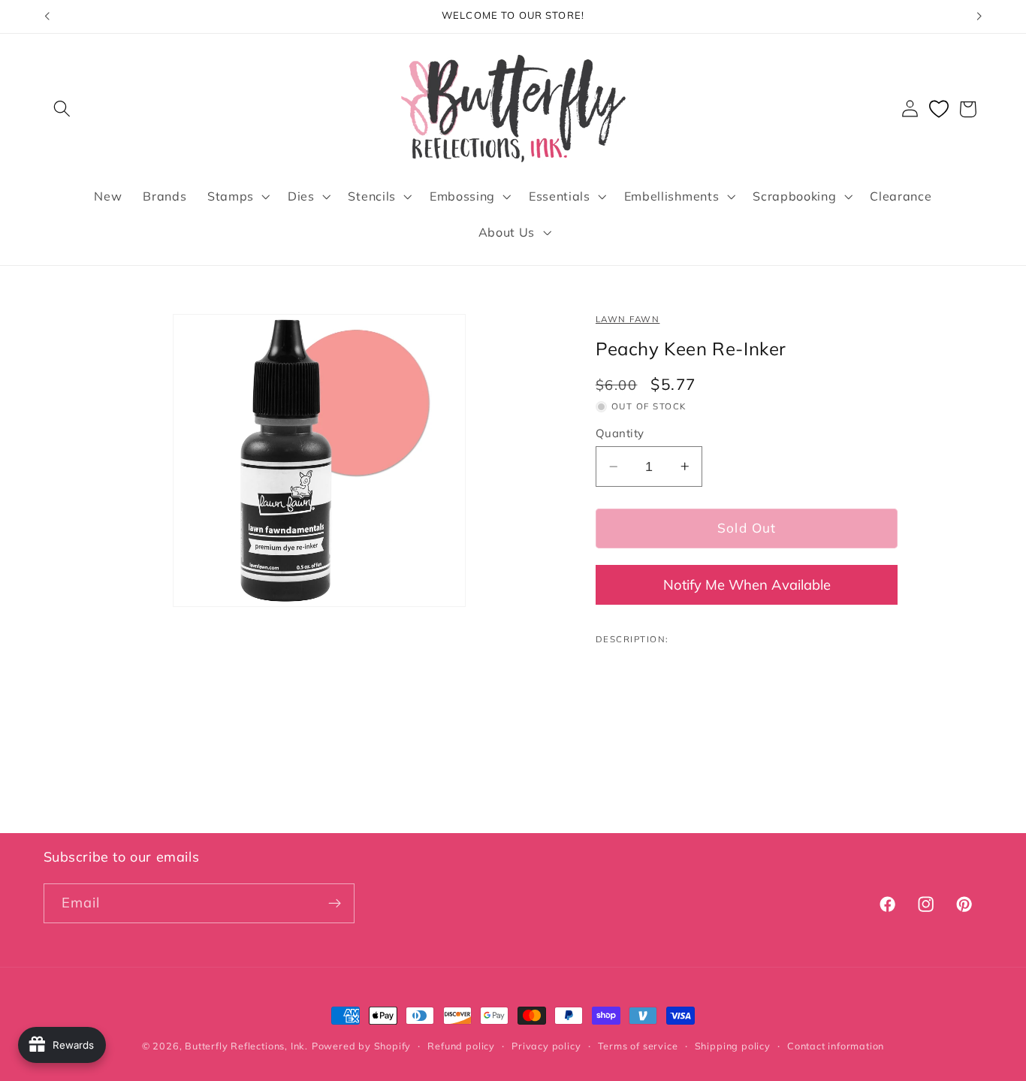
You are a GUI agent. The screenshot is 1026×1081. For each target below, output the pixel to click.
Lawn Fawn (627, 319)
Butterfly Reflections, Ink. (246, 1046)
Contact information (835, 1046)
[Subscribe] (334, 903)
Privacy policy (546, 1046)
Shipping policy (733, 1046)
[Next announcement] (979, 16)
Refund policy (460, 1046)
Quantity (620, 433)
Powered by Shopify (362, 1046)
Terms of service (638, 1046)
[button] (63, 109)
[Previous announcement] (46, 16)
